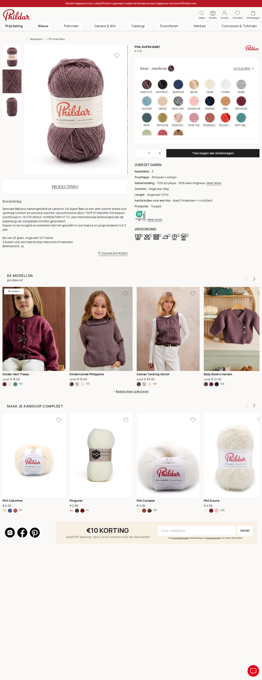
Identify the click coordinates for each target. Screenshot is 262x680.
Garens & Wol (105, 26)
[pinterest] (35, 533)
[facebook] (22, 533)
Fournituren (169, 26)
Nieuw (43, 26)
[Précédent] (246, 279)
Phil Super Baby (56, 38)
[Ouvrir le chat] (253, 671)
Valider (245, 530)
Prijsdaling (14, 26)
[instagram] (10, 533)
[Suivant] (254, 279)
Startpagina (36, 38)
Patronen (71, 26)
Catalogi (138, 26)
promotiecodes (181, 538)
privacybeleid (213, 538)
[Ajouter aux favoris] (116, 55)
